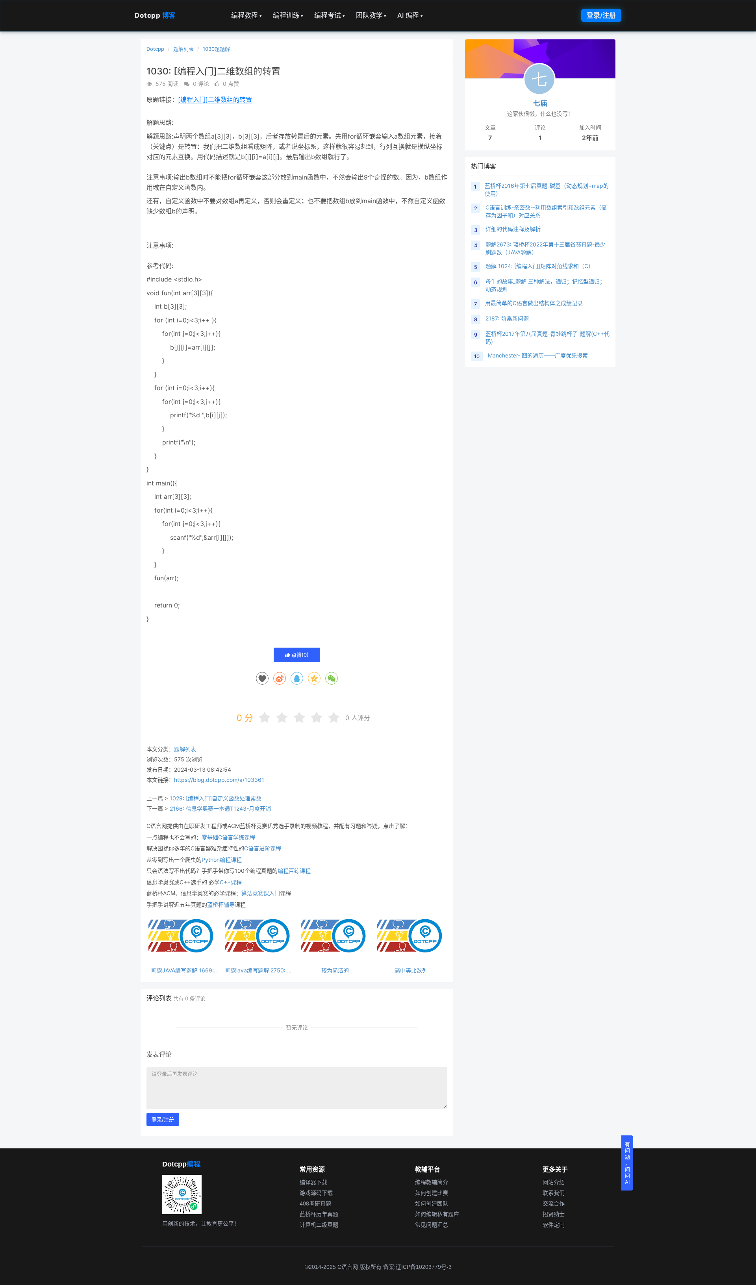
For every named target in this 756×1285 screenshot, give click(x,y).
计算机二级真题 (319, 1225)
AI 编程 (410, 15)
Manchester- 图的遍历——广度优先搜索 (538, 355)
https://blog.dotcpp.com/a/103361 (219, 779)
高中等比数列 (411, 970)
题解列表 (183, 49)
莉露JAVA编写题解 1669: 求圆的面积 (182, 970)
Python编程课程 (222, 859)
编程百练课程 (294, 870)
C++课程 (231, 882)
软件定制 (554, 1225)
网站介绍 (554, 1182)
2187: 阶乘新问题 (507, 318)
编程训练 (288, 15)
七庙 (540, 103)
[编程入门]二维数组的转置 (215, 100)
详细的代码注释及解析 (513, 229)
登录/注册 (601, 15)
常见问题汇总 (431, 1225)
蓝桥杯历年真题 (319, 1214)
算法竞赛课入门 (260, 893)
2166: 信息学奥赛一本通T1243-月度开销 (220, 808)
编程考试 (329, 15)
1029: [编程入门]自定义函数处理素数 (215, 798)
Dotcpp (155, 15)
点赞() (299, 655)
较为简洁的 (335, 970)
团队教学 (371, 15)
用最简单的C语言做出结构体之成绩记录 (534, 303)
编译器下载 (313, 1182)
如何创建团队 (431, 1203)
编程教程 (246, 15)
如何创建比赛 (431, 1193)
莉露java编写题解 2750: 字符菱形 (259, 970)
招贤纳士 (554, 1214)
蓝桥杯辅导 (221, 904)
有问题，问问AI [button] (627, 1163)
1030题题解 (216, 49)
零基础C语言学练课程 (228, 837)
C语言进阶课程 (262, 848)
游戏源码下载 (316, 1193)
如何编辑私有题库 (437, 1214)
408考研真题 (315, 1203)
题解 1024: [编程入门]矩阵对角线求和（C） (539, 266)
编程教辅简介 (431, 1182)
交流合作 (554, 1203)
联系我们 (554, 1193)
